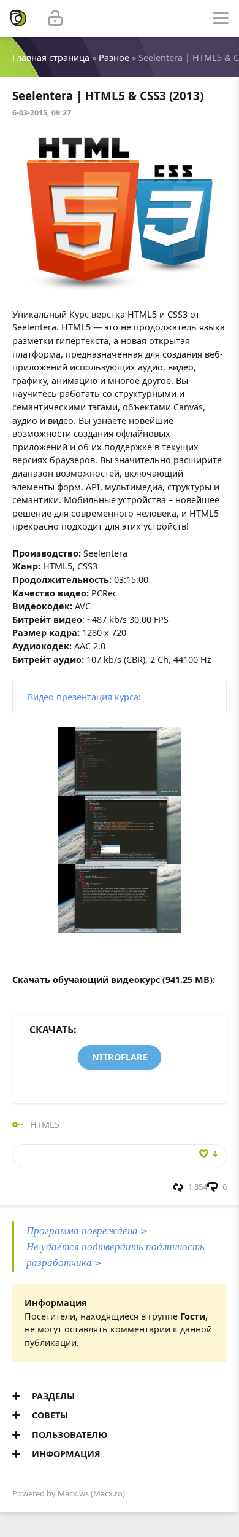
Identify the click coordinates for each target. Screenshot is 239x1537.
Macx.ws (73, 1493)
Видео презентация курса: (84, 697)
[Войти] (55, 18)
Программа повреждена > (87, 1230)
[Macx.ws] (18, 18)
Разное (114, 57)
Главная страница (50, 57)
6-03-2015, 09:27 (41, 113)
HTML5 (44, 1124)
